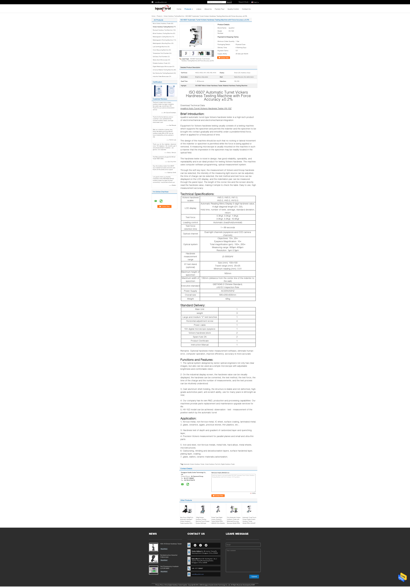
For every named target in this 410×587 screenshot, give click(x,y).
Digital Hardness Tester (228, 464)
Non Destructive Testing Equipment (163, 73)
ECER (253, 585)
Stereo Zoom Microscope (160, 60)
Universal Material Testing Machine (163, 70)
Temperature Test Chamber (161, 53)
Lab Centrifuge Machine (160, 46)
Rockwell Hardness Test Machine (162, 30)
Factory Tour (219, 9)
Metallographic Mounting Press (162, 43)
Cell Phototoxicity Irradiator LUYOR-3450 (169, 567)
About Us (208, 9)
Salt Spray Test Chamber (160, 56)
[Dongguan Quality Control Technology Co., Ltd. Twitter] (206, 545)
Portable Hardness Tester (160, 63)
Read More (164, 549)
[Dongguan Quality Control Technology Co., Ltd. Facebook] (200, 545)
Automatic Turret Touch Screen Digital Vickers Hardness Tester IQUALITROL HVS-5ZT (249, 520)
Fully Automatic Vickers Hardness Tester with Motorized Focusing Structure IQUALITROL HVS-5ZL (234, 521)
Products (187, 9)
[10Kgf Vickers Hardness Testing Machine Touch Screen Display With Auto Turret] (202, 509)
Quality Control (233, 9)
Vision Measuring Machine (160, 50)
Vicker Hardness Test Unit (212, 464)
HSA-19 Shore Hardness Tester (171, 544)
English (255, 2)
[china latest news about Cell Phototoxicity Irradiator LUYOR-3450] (153, 570)
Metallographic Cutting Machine (162, 36)
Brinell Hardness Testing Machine (163, 33)
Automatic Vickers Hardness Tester (194, 464)
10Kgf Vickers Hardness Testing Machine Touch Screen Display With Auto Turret (202, 521)
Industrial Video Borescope (160, 76)
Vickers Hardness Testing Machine (174, 16)
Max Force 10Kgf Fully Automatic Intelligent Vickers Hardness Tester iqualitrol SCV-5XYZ (186, 521)
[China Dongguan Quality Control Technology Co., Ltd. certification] (158, 90)
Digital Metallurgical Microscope (162, 66)
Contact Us (246, 9)
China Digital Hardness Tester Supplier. (176, 585)
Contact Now (225, 58)
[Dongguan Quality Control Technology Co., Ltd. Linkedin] (195, 545)
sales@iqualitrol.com (161, 2)
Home (179, 9)
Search (229, 2)
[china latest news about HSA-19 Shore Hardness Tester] (153, 547)
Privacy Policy (159, 585)
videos (198, 9)
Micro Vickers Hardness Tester (162, 23)
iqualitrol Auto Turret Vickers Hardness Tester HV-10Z (205, 108)
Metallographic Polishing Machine (163, 40)
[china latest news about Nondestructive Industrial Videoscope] (153, 558)
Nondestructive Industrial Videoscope (168, 556)
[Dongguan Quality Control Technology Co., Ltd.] (163, 8)
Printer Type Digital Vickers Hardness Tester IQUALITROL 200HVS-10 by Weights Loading (218, 521)
